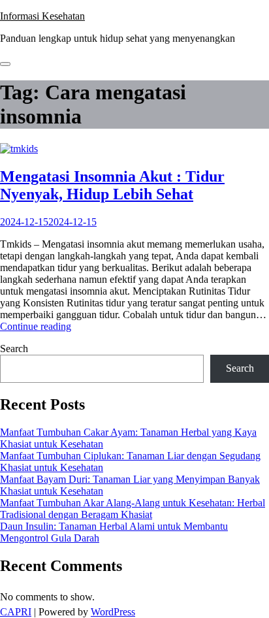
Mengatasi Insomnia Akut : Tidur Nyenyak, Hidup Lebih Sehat (112, 185)
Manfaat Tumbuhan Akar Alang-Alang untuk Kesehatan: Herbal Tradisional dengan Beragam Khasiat (132, 508)
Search (14, 348)
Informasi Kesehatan (42, 16)
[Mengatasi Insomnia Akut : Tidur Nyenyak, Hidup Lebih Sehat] (19, 148)
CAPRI (15, 611)
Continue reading (35, 326)
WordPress (113, 611)
